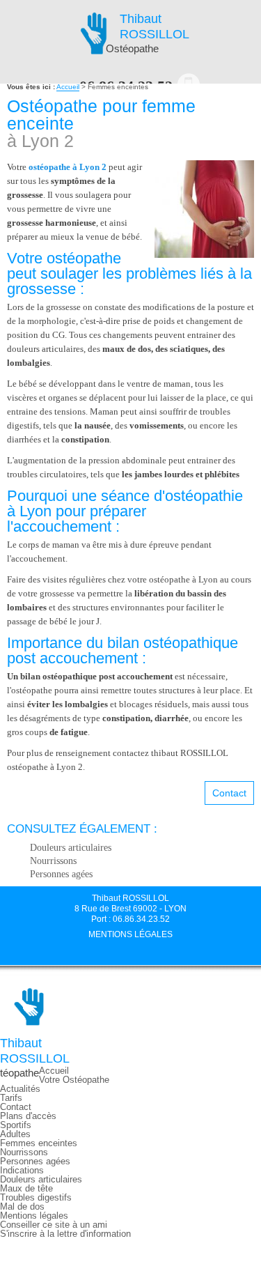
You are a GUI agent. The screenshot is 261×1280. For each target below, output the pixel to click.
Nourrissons (53, 861)
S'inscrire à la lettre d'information (65, 1233)
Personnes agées (61, 874)
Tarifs (11, 1098)
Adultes (15, 1134)
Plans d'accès (28, 1116)
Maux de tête (26, 1188)
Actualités (20, 1089)
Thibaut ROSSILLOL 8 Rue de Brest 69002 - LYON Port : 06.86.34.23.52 (130, 908)
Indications (22, 1170)
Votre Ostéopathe (74, 1079)
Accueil (67, 87)
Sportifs (15, 1125)
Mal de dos (22, 1206)
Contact (229, 793)
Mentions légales (130, 934)
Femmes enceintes (38, 1143)
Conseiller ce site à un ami (53, 1224)
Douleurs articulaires (70, 847)
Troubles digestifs (36, 1197)
